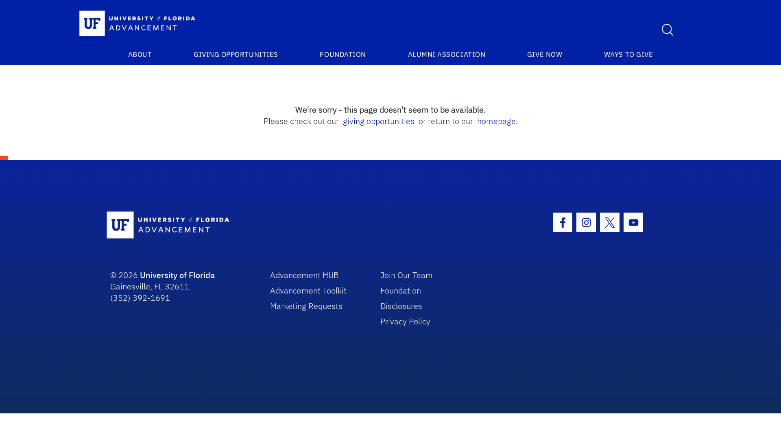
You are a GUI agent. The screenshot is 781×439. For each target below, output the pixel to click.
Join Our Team (406, 274)
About (140, 54)
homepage (496, 120)
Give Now (544, 54)
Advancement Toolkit (308, 290)
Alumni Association (447, 54)
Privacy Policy (405, 321)
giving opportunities (378, 120)
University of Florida (177, 274)
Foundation (343, 54)
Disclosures (401, 305)
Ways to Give (628, 54)
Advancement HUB (304, 274)
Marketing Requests (306, 305)
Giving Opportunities (236, 54)
